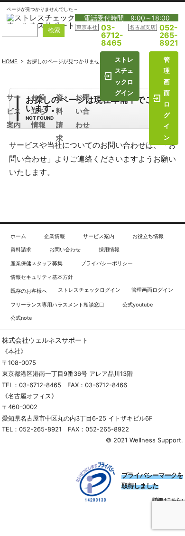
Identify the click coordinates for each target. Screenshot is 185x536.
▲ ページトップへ (150, 215)
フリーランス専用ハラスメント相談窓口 (57, 304)
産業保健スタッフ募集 (36, 263)
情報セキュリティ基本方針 (41, 277)
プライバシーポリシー (107, 263)
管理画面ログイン (167, 98)
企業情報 (54, 236)
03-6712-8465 (112, 35)
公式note (21, 318)
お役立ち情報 (38, 111)
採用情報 (109, 249)
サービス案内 (14, 111)
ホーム (18, 236)
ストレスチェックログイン (124, 76)
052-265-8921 (168, 35)
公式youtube (137, 304)
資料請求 (20, 249)
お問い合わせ (82, 111)
